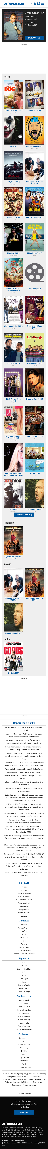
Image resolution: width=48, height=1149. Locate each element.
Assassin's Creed (24, 928)
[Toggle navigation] (42, 3)
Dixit (24, 1054)
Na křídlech (24, 1061)
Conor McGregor (24, 991)
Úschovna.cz (22, 1079)
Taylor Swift (24, 1023)
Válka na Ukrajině (24, 893)
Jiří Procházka (24, 988)
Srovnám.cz (16, 1085)
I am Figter (24, 978)
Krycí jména (24, 1057)
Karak (24, 1064)
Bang (24, 1041)
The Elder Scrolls (24, 950)
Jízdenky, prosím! (24, 1067)
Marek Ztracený (24, 1019)
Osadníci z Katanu (24, 1044)
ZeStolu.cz (24, 1076)
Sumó (24, 982)
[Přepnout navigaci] (35, 3)
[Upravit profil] (42, 13)
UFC (24, 962)
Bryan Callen (32, 12)
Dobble (24, 1051)
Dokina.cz (17, 1082)
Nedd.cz (32, 1079)
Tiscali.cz (24, 882)
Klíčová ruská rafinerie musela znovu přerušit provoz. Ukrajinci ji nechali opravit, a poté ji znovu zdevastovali (24, 807)
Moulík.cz (40, 1079)
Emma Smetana (24, 1026)
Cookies (11, 1141)
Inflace (24, 887)
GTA (24, 934)
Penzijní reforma (24, 913)
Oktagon (24, 965)
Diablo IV (24, 937)
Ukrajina (24, 890)
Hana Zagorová (24, 1007)
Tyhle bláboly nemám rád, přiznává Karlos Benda (24, 769)
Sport (19, 1074)
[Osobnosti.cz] (14, 3)
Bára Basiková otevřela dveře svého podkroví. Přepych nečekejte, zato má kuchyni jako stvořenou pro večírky (24, 775)
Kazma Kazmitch (24, 1010)
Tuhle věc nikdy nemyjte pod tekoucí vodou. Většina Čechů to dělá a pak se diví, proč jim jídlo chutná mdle (24, 838)
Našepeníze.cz (36, 1082)
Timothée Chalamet (24, 1029)
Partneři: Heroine (24, 1093)
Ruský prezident (24, 903)
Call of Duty (24, 947)
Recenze (24, 924)
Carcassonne (24, 1038)
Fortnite (24, 944)
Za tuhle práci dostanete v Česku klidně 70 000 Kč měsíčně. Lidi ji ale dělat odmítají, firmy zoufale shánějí (24, 857)
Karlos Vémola (24, 985)
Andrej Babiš (24, 1000)
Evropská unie (24, 909)
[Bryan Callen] (13, 25)
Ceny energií (24, 906)
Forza (24, 941)
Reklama (5, 1141)
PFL (24, 972)
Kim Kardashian (24, 1013)
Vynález (24, 916)
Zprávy (13, 1074)
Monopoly (24, 1048)
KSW (24, 975)
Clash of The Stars (24, 969)
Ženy (25, 1074)
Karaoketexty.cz (9, 1079)
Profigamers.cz (13, 1076)
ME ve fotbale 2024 (24, 900)
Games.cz (24, 920)
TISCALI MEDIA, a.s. (23, 1143)
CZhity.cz (25, 1082)
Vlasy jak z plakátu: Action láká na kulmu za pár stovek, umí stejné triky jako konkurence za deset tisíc (24, 756)
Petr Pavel (24, 1003)
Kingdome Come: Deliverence (24, 954)
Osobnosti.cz (24, 996)
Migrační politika (24, 896)
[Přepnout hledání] (31, 3)
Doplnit (24, 1112)
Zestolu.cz (24, 1034)
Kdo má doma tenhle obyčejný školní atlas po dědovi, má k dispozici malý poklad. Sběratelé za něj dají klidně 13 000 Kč (24, 829)
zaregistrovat (25, 1104)
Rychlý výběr (34, 38)
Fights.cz (24, 958)
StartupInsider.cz (29, 1085)
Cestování (32, 1074)
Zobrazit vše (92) (24, 515)
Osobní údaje (19, 1141)
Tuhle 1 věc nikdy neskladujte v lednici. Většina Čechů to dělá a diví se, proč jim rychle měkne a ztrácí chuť (24, 866)
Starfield (24, 931)
